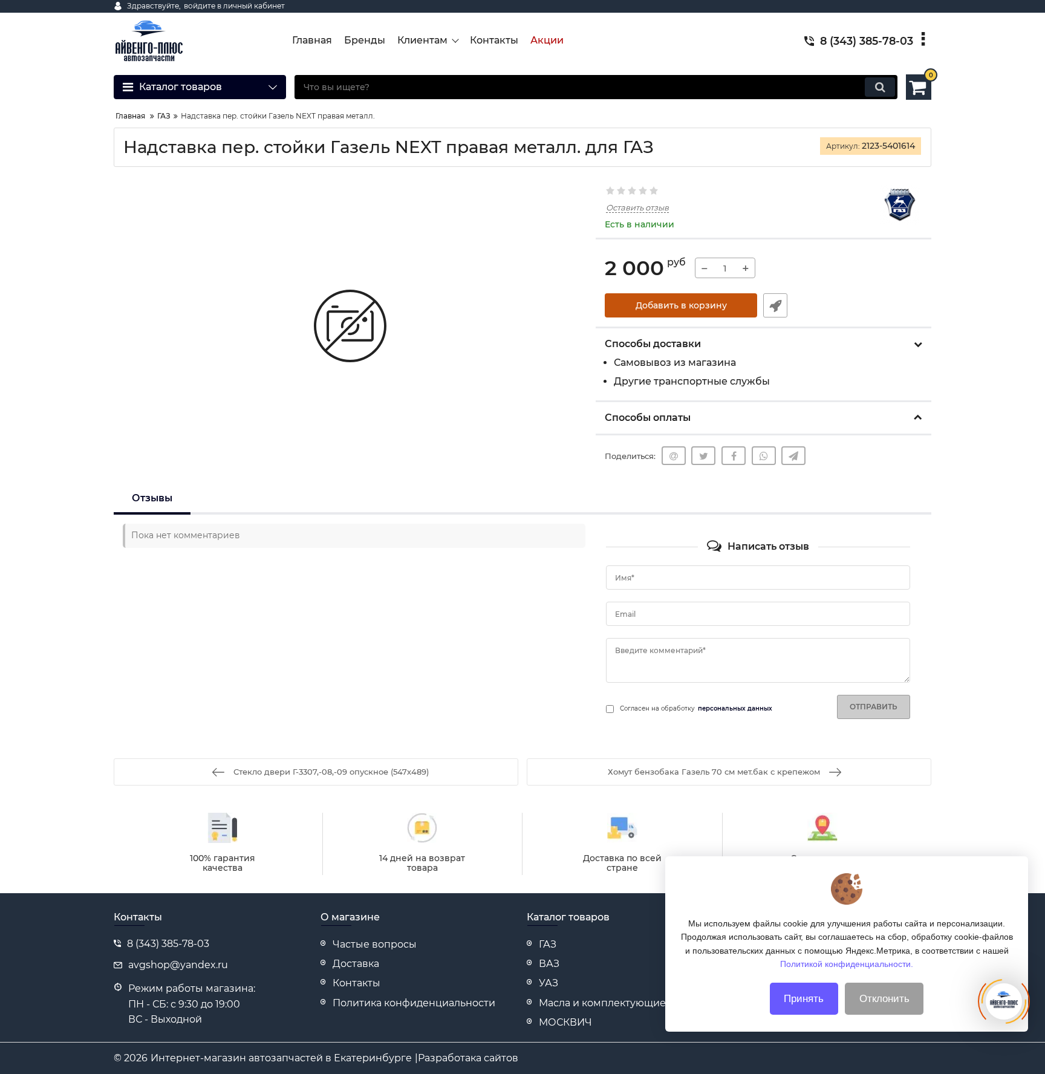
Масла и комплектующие (602, 1003)
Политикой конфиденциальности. (846, 964)
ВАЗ (549, 963)
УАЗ (548, 983)
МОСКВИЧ (565, 1022)
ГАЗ (547, 944)
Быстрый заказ (775, 305)
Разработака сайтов (468, 1058)
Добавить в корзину (681, 305)
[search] (880, 87)
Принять (804, 998)
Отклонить (884, 998)
